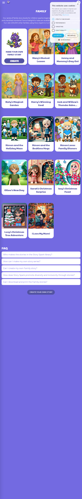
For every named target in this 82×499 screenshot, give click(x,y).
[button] (65, 40)
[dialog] (65, 22)
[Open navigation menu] (4, 3)
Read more (66, 15)
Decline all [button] (72, 35)
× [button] (77, 4)
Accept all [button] (58, 35)
